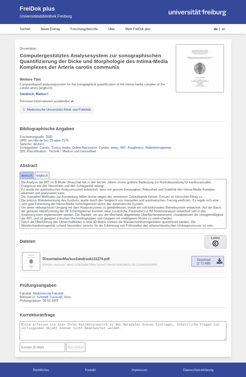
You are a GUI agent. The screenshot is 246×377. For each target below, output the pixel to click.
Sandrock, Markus (33, 94)
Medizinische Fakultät (48, 293)
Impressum (139, 370)
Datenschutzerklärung (198, 370)
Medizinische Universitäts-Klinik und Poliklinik (59, 109)
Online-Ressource (84, 147)
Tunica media (60, 147)
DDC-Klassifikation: (34, 151)
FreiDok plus (37, 8)
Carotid (104, 147)
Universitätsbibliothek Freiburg (46, 16)
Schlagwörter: (30, 147)
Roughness (135, 147)
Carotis (44, 147)
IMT (123, 147)
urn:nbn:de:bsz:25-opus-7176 (48, 140)
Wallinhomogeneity (158, 147)
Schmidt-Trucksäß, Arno (54, 297)
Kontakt (90, 370)
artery (114, 147)
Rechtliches (41, 370)
